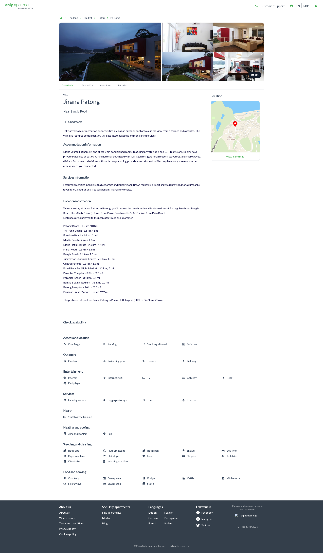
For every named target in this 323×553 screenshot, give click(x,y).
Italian (168, 523)
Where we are (67, 517)
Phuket (88, 17)
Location (122, 85)
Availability (87, 85)
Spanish (168, 512)
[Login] (316, 5)
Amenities (105, 85)
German (153, 517)
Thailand (73, 17)
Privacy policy (67, 528)
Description (68, 85)
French (152, 523)
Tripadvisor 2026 (249, 526)
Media (106, 517)
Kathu (101, 17)
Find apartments (111, 512)
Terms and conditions (71, 523)
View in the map (235, 156)
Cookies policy (67, 534)
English (152, 512)
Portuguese (171, 517)
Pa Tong (115, 17)
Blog (105, 523)
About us (64, 512)
